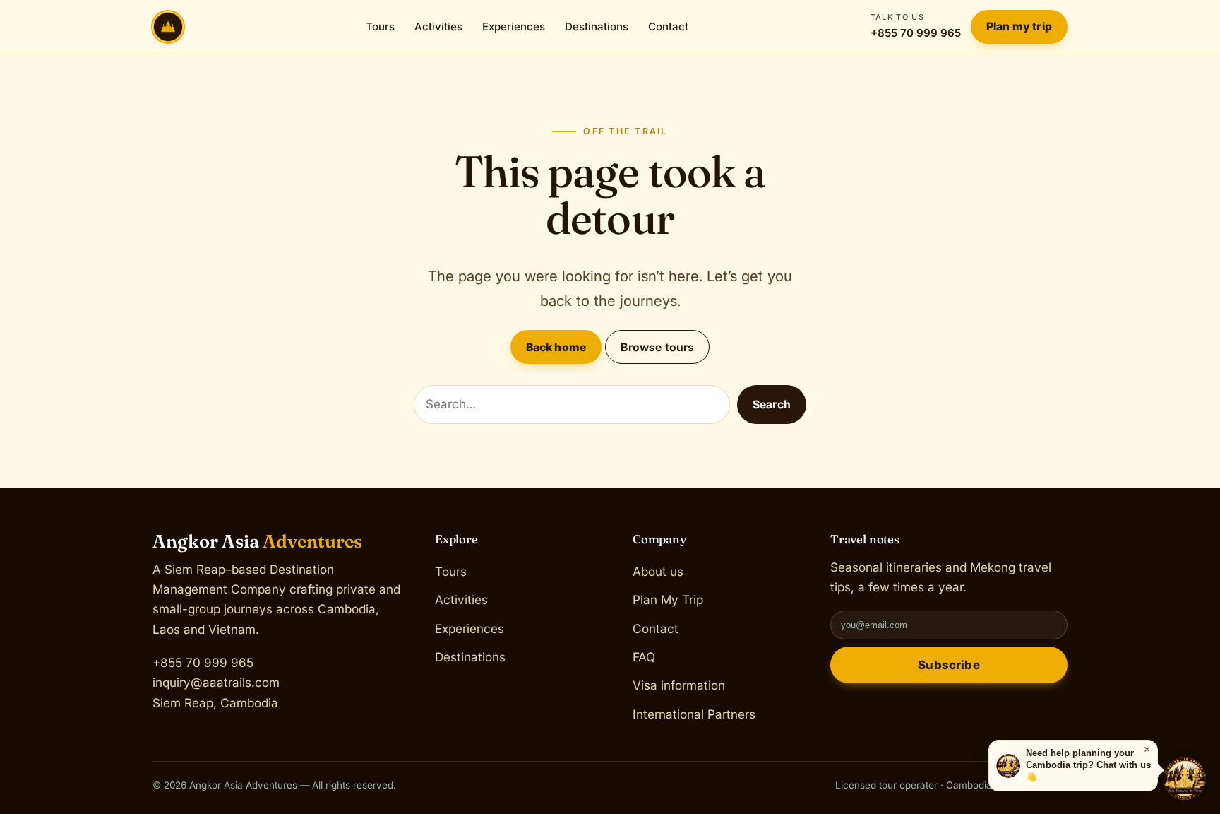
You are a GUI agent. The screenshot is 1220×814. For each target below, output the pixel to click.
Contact (668, 26)
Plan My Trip (668, 599)
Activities (438, 26)
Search (772, 404)
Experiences (513, 26)
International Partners (694, 713)
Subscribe (949, 665)
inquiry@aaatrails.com (216, 682)
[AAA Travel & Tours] (1185, 778)
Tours (380, 26)
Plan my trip (1019, 26)
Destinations (596, 26)
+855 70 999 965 (916, 26)
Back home (556, 347)
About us (658, 571)
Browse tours (657, 347)
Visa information (679, 685)
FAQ (644, 656)
